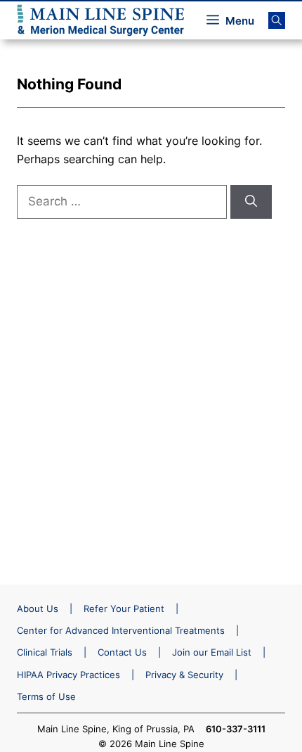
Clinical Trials (44, 652)
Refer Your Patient (124, 608)
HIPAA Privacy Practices (68, 674)
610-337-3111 (235, 728)
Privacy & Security (184, 674)
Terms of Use (46, 696)
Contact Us (122, 652)
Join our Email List (211, 652)
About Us (37, 608)
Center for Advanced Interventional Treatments (121, 630)
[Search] (251, 202)
